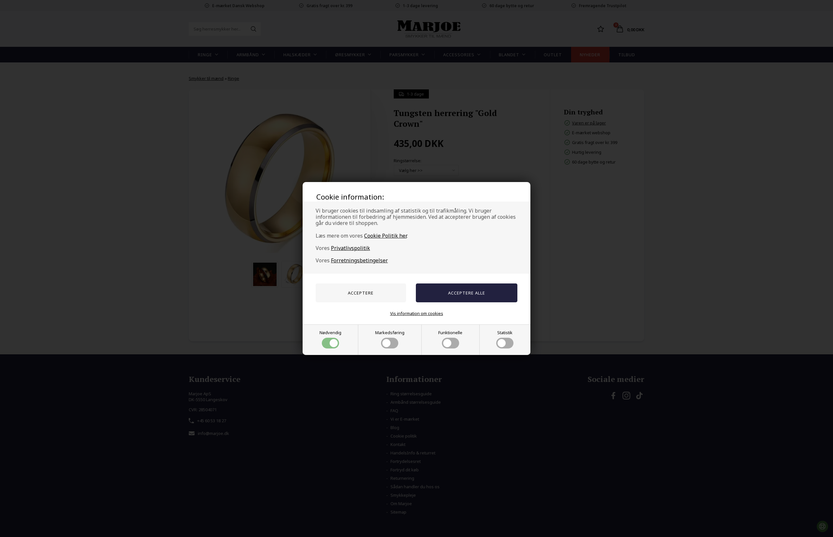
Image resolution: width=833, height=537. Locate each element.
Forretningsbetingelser (359, 260)
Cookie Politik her (385, 235)
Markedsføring (389, 332)
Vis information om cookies (416, 313)
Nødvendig (330, 332)
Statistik (504, 332)
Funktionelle (450, 332)
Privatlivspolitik (350, 248)
